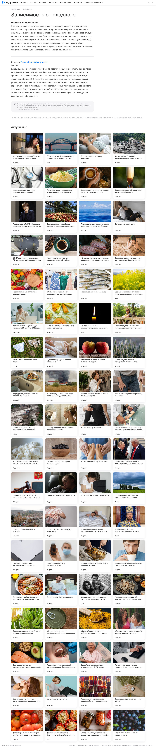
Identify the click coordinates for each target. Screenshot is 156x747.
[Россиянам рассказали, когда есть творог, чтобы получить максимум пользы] (27, 454)
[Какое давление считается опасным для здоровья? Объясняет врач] (27, 183)
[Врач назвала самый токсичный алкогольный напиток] (129, 183)
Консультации (15, 9)
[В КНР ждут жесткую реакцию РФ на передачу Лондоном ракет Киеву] (27, 251)
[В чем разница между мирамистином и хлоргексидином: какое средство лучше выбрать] (61, 556)
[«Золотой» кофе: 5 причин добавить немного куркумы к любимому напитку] (95, 624)
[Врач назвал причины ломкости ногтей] (129, 692)
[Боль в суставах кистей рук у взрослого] (61, 522)
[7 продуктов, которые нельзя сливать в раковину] (27, 386)
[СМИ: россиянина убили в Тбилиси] (27, 522)
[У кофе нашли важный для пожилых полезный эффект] (61, 251)
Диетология (27, 9)
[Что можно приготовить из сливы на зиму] (129, 725)
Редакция (72, 745)
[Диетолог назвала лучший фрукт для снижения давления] (27, 624)
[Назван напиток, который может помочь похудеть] (95, 386)
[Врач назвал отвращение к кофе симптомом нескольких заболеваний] (129, 556)
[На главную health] (11, 2)
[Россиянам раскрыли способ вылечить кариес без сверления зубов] (61, 658)
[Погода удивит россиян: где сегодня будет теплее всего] (129, 488)
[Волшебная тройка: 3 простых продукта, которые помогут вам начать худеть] (27, 590)
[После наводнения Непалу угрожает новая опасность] (27, 420)
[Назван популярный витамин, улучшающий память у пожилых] (129, 318)
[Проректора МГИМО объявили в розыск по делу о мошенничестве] (27, 217)
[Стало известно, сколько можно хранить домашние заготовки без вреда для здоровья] (95, 725)
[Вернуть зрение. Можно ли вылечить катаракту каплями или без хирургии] (27, 692)
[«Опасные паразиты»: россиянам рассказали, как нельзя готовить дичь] (95, 251)
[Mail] (3, 2)
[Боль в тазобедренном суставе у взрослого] (129, 386)
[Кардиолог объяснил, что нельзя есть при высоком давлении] (95, 183)
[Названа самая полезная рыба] (95, 285)
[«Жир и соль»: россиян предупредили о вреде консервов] (61, 624)
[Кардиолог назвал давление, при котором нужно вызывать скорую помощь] (129, 420)
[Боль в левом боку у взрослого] (61, 590)
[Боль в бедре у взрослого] (95, 420)
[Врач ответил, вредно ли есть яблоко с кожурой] (95, 352)
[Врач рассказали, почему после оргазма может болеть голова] (129, 251)
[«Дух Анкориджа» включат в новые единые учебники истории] (129, 454)
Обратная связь (106, 745)
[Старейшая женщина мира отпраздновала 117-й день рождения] (95, 658)
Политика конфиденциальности (142, 745)
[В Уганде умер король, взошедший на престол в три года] (129, 522)
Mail (3, 745)
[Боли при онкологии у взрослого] (95, 488)
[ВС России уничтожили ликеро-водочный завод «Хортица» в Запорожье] (61, 386)
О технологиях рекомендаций (121, 745)
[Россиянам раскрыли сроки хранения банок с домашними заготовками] (95, 692)
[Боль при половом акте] (129, 217)
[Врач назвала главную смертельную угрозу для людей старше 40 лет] (27, 658)
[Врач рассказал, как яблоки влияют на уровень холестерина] (61, 217)
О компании (10, 745)
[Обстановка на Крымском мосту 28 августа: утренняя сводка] (61, 149)
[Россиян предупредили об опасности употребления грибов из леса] (129, 590)
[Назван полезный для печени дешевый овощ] (27, 285)
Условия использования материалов (88, 745)
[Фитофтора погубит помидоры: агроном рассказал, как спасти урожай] (27, 725)
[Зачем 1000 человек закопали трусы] (27, 352)
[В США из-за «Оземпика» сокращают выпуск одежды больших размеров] (61, 285)
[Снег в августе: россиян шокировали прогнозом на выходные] (129, 352)
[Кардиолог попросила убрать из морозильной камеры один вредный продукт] (27, 149)
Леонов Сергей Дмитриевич (34, 62)
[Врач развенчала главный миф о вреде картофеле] (95, 556)
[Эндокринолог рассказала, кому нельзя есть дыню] (61, 318)
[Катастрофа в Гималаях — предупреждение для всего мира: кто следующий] (129, 149)
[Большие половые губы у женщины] (95, 149)
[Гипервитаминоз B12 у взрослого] (61, 488)
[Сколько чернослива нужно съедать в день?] (61, 454)
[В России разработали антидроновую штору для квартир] (27, 556)
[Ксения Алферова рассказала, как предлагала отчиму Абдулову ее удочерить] (95, 590)
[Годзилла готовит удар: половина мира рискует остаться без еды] (95, 217)
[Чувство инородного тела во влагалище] (61, 352)
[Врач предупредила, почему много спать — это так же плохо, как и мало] (95, 522)
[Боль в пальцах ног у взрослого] (95, 454)
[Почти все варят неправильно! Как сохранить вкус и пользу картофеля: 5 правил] (61, 183)
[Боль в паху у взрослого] (61, 692)
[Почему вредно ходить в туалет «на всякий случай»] (61, 420)
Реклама (18, 745)
